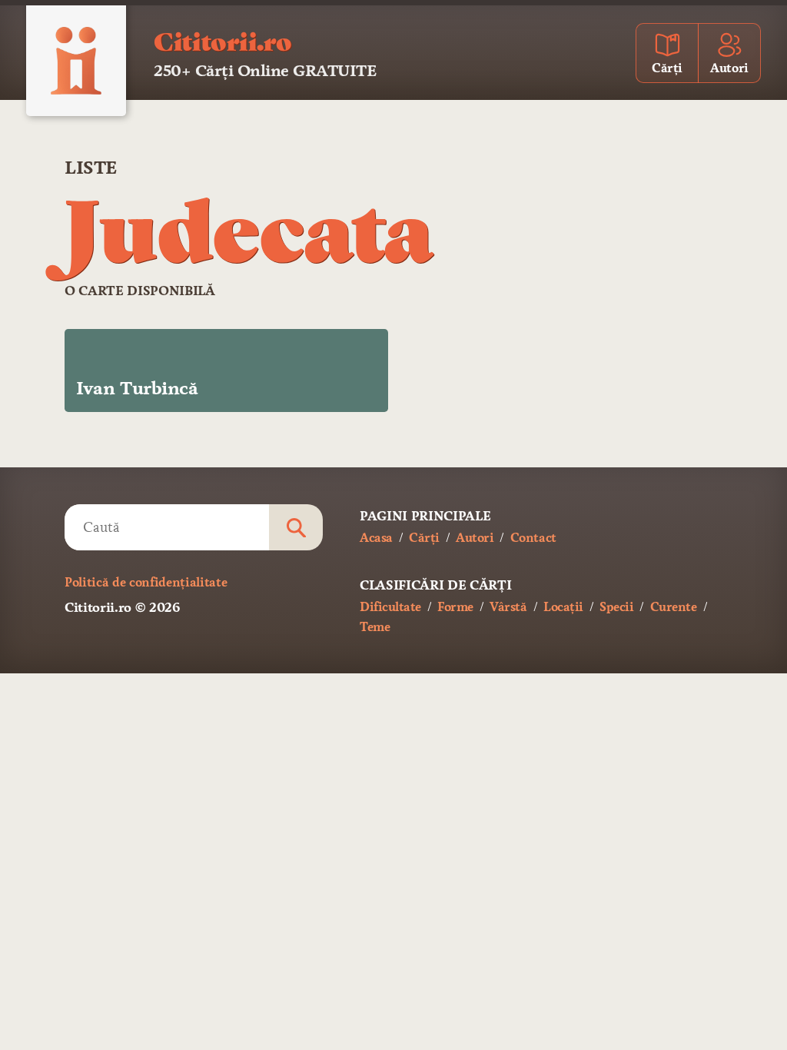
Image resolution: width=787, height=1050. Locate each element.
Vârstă (508, 607)
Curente (673, 607)
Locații (563, 607)
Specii (616, 607)
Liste (91, 167)
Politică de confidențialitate (146, 582)
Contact (533, 537)
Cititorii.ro (222, 40)
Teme (375, 627)
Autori (474, 537)
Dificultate (390, 607)
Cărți (424, 537)
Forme (455, 607)
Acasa (376, 537)
